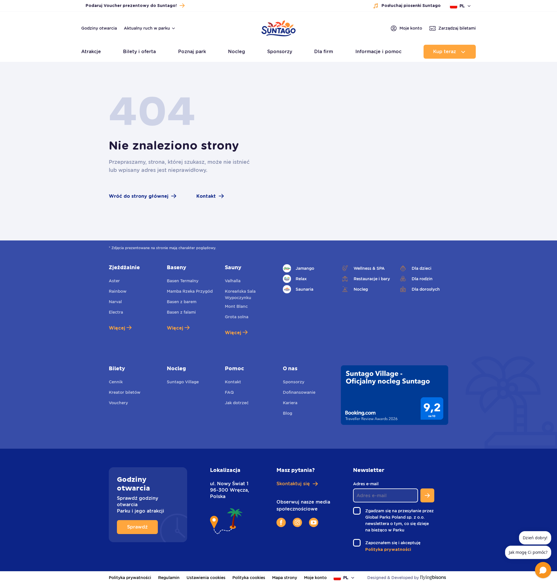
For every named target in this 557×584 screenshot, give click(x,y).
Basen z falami (181, 312)
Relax (301, 278)
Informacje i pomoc (378, 51)
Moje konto (315, 577)
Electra (116, 312)
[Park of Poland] (278, 36)
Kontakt (233, 382)
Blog (287, 413)
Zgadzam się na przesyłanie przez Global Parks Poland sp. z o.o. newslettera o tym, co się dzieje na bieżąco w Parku (399, 520)
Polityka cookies (248, 577)
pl (462, 5)
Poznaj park (192, 51)
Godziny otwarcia (99, 28)
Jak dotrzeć (237, 402)
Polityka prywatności (130, 577)
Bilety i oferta (139, 51)
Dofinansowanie (299, 392)
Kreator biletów (124, 392)
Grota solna (236, 317)
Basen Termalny (182, 280)
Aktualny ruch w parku (147, 28)
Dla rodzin (422, 278)
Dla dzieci (421, 268)
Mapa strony (284, 577)
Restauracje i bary (372, 278)
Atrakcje (91, 51)
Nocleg (361, 289)
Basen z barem (181, 301)
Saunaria (304, 289)
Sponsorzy (293, 382)
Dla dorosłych (426, 289)
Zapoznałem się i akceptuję (394, 543)
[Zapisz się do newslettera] (427, 495)
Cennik (116, 382)
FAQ (229, 392)
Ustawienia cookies (206, 577)
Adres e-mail (367, 484)
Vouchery (118, 402)
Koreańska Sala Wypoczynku (240, 294)
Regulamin (169, 577)
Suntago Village (183, 382)
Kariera (290, 402)
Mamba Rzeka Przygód (190, 291)
